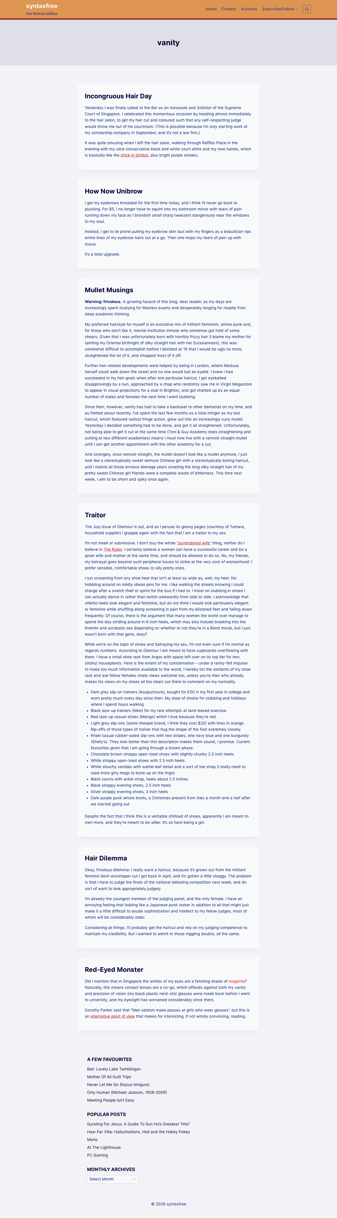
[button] (296, 9)
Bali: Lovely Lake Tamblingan (114, 1069)
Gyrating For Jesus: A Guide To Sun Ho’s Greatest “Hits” (138, 1124)
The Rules (113, 549)
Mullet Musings (109, 290)
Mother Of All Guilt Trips (109, 1077)
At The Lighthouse (104, 1147)
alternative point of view (113, 1016)
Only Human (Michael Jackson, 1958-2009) (127, 1092)
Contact (228, 9)
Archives (249, 9)
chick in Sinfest (134, 155)
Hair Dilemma (106, 858)
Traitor (95, 515)
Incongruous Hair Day (118, 96)
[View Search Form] (307, 9)
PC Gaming (97, 1155)
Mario (92, 1139)
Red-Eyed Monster (114, 969)
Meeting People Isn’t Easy (110, 1100)
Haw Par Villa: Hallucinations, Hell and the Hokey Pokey (138, 1132)
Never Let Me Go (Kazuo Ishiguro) (118, 1084)
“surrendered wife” (194, 543)
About (211, 9)
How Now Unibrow (114, 191)
